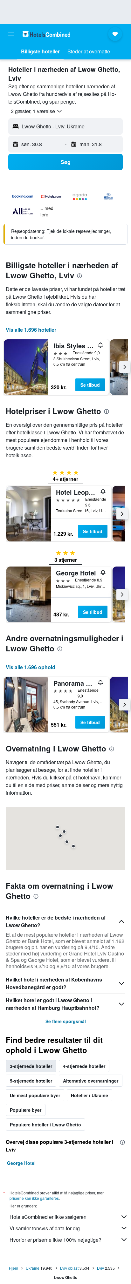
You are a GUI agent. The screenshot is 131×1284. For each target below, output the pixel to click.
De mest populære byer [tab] (35, 1095)
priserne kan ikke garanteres (34, 1198)
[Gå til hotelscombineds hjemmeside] (46, 34)
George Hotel (21, 1163)
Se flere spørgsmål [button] (65, 1021)
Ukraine (32, 1268)
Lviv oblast (69, 1268)
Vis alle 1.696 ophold (30, 667)
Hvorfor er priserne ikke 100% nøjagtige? (55, 1239)
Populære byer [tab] (25, 1110)
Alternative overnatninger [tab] (90, 1080)
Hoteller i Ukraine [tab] (89, 1095)
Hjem (13, 1268)
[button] (11, 34)
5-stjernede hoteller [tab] (31, 1080)
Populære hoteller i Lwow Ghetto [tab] (45, 1124)
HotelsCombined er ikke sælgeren (48, 1216)
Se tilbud (90, 385)
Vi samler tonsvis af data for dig (45, 1228)
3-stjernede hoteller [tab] (31, 1066)
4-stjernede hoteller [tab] (84, 1066)
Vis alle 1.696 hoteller (31, 329)
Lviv (100, 1268)
